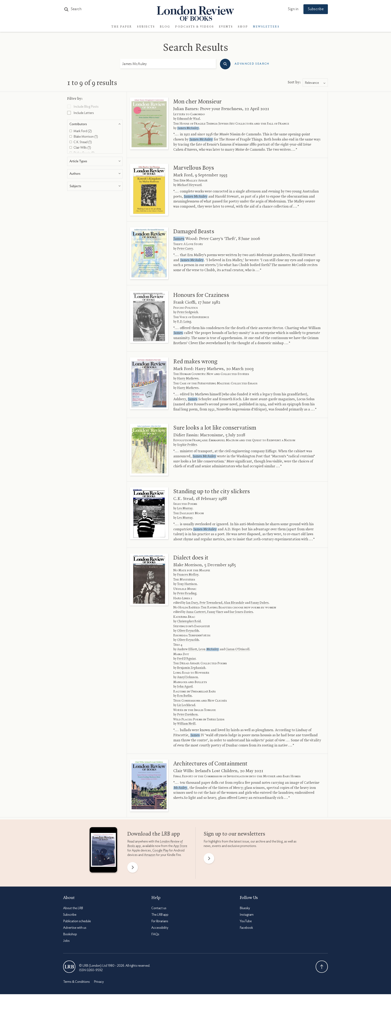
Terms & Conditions (76, 981)
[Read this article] (149, 123)
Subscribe (316, 9)
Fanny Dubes (260, 603)
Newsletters (266, 26)
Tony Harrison (187, 584)
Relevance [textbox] (312, 82)
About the (73, 908)
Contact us (158, 908)
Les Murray (184, 508)
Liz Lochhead (186, 705)
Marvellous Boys (193, 168)
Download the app (153, 834)
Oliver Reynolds (188, 630)
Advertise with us (74, 927)
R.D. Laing (184, 321)
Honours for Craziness (201, 295)
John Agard (184, 686)
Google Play (160, 850)
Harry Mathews (188, 378)
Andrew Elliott (187, 649)
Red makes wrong (195, 362)
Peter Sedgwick (187, 312)
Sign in (293, 9)
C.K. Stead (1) (82, 142)
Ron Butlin (184, 696)
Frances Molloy (187, 574)
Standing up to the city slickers (211, 492)
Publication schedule (77, 921)
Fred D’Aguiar (186, 658)
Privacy (99, 981)
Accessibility (159, 927)
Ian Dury (192, 603)
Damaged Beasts (193, 232)
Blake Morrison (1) (85, 136)
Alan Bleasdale (234, 603)
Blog (165, 26)
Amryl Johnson (187, 677)
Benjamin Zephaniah (191, 668)
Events (226, 26)
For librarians (159, 921)
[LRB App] (103, 851)
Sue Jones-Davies (241, 612)
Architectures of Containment (210, 764)
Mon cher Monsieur (197, 102)
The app (159, 914)
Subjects (146, 26)
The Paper (121, 26)
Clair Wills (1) (82, 147)
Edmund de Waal (188, 119)
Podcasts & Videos (194, 26)
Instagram (247, 914)
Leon (209, 649)
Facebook (246, 927)
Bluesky (245, 908)
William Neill (186, 723)
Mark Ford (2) (82, 131)
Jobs (66, 940)
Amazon (149, 855)
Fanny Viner (215, 612)
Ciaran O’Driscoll (237, 649)
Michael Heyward (189, 185)
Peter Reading (186, 593)
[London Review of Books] (69, 967)
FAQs (155, 934)
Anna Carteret (195, 612)
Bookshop (70, 934)
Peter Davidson (187, 714)
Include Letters (83, 113)
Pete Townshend (211, 603)
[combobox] (315, 83)
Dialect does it (190, 558)
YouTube (246, 921)
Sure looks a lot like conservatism (214, 428)
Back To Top (322, 967)
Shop (243, 26)
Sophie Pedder (187, 445)
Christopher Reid (189, 621)
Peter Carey (185, 248)
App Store (180, 846)
